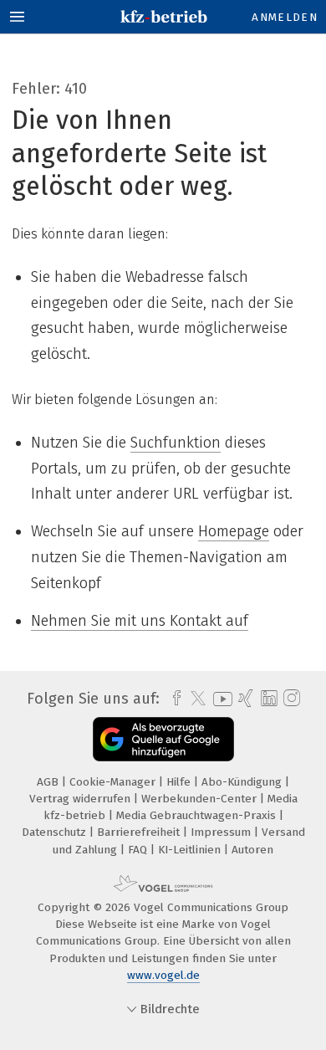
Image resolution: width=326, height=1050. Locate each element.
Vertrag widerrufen (81, 798)
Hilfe (180, 782)
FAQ (139, 850)
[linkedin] (267, 699)
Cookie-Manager (114, 782)
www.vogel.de (163, 975)
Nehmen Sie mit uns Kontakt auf (139, 621)
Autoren (252, 850)
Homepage (233, 531)
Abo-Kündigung (243, 782)
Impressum (222, 832)
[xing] (243, 699)
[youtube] (219, 699)
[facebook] (173, 698)
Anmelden (285, 17)
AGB (49, 782)
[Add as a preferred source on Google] (163, 739)
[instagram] (289, 698)
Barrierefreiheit (140, 832)
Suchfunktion (175, 442)
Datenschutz (55, 832)
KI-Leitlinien (191, 850)
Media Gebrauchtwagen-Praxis (197, 815)
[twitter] (194, 699)
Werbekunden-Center (200, 798)
